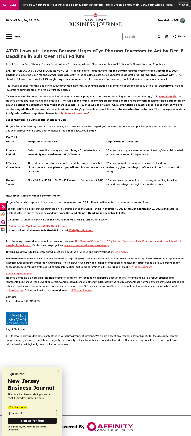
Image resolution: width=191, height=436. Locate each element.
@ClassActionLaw (81, 290)
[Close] (58, 370)
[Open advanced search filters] (166, 36)
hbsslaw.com (16, 290)
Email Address (17, 407)
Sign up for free (32, 421)
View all (183, 4)
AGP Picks (9, 4)
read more (120, 251)
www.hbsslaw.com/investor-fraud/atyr (86, 245)
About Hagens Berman (19, 273)
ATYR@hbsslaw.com (140, 266)
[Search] (159, 36)
